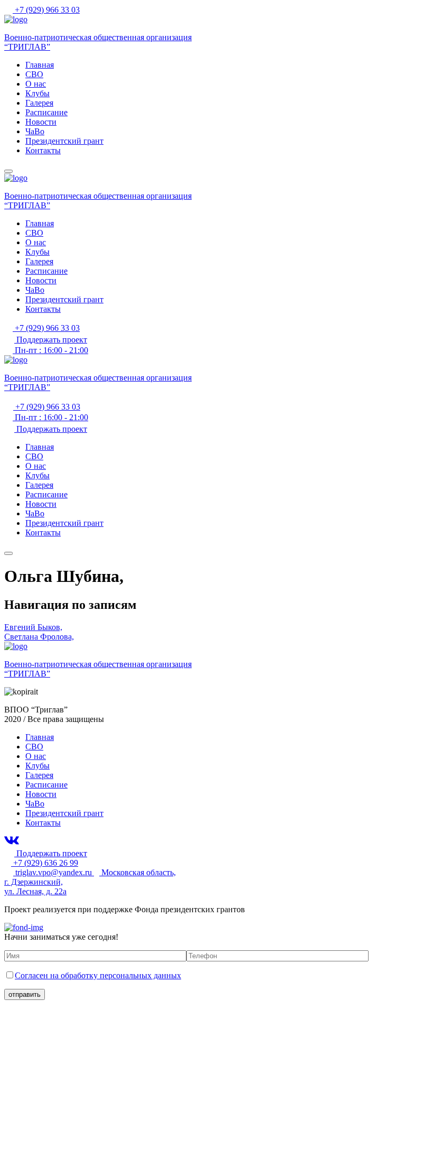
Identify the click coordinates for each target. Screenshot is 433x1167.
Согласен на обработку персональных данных (98, 975)
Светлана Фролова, (39, 636)
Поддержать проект (50, 339)
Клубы (37, 93)
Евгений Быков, (33, 627)
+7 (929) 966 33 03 (46, 9)
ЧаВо (34, 131)
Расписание (46, 112)
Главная (39, 64)
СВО (34, 74)
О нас (35, 83)
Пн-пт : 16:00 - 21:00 (50, 350)
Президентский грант (64, 140)
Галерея (39, 102)
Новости (41, 121)
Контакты (43, 150)
